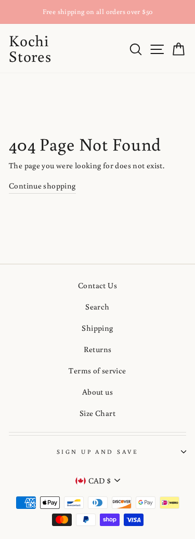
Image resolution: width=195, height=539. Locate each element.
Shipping (97, 327)
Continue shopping (42, 185)
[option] (97, 12)
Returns (98, 349)
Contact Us (97, 285)
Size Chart (97, 413)
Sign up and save (97, 451)
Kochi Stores (30, 48)
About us (97, 391)
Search (97, 306)
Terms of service (97, 370)
